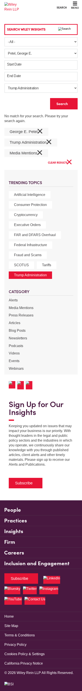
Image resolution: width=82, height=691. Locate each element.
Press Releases (21, 315)
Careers (14, 552)
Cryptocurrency (26, 215)
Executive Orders (27, 225)
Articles (14, 323)
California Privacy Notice (23, 663)
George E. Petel (26, 132)
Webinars (16, 368)
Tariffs (46, 265)
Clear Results (60, 163)
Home (9, 616)
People (12, 509)
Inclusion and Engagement (37, 563)
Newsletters (18, 338)
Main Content (27, 4)
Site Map (11, 626)
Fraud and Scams (28, 255)
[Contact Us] (34, 601)
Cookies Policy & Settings (24, 654)
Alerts (13, 300)
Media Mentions (21, 308)
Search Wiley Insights (26, 29)
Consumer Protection (30, 205)
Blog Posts (17, 330)
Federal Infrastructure (30, 245)
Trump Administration (30, 275)
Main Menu (29, 4)
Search (62, 7)
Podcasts (16, 346)
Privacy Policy (15, 644)
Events (14, 361)
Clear (40, 102)
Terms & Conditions (19, 635)
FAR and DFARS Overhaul (35, 235)
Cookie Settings (25, 4)
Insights (13, 531)
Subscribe (24, 483)
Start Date (14, 64)
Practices (15, 520)
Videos (14, 353)
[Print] (21, 385)
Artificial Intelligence (29, 195)
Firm (9, 542)
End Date (14, 76)
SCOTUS (21, 265)
